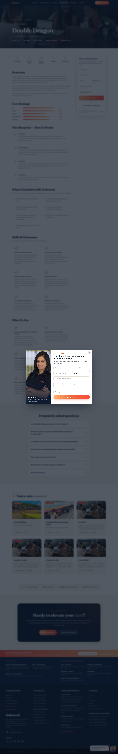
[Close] (89, 352)
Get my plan (70, 397)
